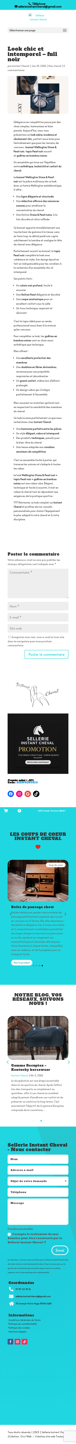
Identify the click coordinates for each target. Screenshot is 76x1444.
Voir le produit (22, 962)
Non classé (54, 66)
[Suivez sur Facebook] (10, 1342)
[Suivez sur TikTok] (24, 1342)
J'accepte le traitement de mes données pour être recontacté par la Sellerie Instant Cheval (35, 1238)
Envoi (60, 1250)
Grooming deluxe (27, 1065)
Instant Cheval (20, 66)
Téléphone (38, 3)
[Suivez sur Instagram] (17, 1342)
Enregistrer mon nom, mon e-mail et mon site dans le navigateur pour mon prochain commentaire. (36, 641)
